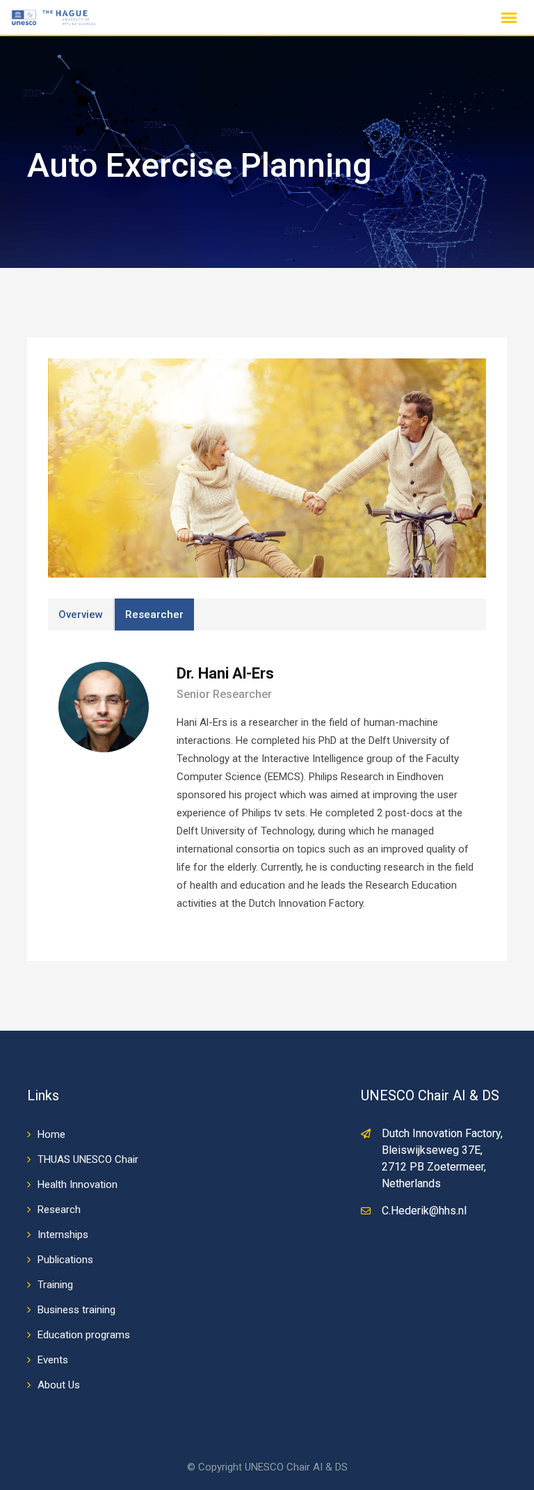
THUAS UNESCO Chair (88, 1159)
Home (51, 1134)
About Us (59, 1385)
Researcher (154, 614)
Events (53, 1360)
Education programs (84, 1335)
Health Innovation (78, 1184)
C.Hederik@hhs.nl (424, 1210)
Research (59, 1209)
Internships (63, 1234)
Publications (65, 1259)
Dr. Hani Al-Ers (225, 673)
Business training (76, 1309)
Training (55, 1284)
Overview (80, 614)
